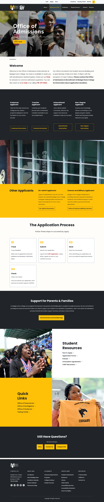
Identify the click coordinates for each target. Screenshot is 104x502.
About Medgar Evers (33, 477)
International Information (62, 127)
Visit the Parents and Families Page (51, 318)
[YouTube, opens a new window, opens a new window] (18, 487)
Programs (47, 477)
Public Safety (65, 483)
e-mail (24, 83)
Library (63, 480)
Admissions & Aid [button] (54, 7)
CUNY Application (52, 254)
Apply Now (18, 42)
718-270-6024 (42, 83)
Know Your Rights (66, 491)
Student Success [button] (75, 7)
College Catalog (49, 480)
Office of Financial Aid (25, 403)
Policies (65, 359)
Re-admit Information (46, 208)
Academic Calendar (33, 480)
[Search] (94, 2)
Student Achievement (67, 475)
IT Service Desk (82, 475)
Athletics (85, 7)
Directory (91, 7)
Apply (51, 1)
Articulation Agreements (71, 362)
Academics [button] (65, 7)
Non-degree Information (85, 127)
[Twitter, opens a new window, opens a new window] (15, 487)
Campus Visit (61, 447)
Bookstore (64, 477)
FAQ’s (40, 447)
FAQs (48, 77)
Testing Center (23, 412)
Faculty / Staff (81, 1)
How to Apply (67, 353)
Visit (47, 1)
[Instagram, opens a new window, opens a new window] (21, 487)
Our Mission (30, 475)
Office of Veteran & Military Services (80, 208)
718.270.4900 (14, 481)
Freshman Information (18, 128)
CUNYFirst (81, 477)
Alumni (89, 1)
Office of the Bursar (24, 409)
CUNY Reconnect (68, 365)
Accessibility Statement (68, 488)
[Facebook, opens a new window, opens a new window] (11, 487)
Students (73, 1)
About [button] (45, 7)
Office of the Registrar (25, 406)
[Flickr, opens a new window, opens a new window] (24, 487)
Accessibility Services (67, 485)
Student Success (49, 483)
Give (56, 1)
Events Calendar (32, 483)
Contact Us (49, 447)
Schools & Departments (51, 475)
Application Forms (69, 356)
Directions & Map (32, 485)
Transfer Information (40, 128)
